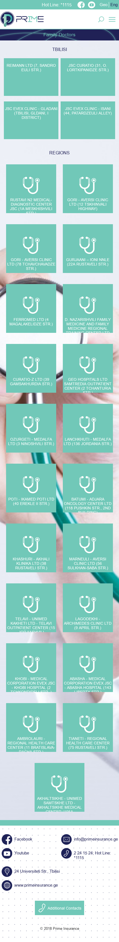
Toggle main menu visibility (112, 19)
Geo (103, 4)
